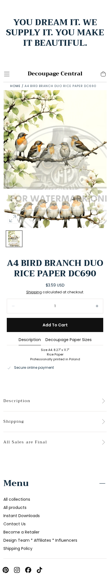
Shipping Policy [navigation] (17, 548)
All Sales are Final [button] (25, 442)
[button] (6, 74)
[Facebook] (28, 570)
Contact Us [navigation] (14, 524)
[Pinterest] (6, 570)
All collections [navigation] (16, 499)
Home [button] (15, 86)
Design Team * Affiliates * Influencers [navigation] (40, 540)
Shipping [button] (13, 421)
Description (30, 340)
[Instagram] (17, 570)
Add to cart (55, 325)
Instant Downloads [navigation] (21, 516)
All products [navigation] (15, 507)
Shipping (34, 292)
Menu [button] (16, 483)
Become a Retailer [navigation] (21, 532)
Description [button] (16, 401)
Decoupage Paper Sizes (68, 340)
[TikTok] (39, 570)
